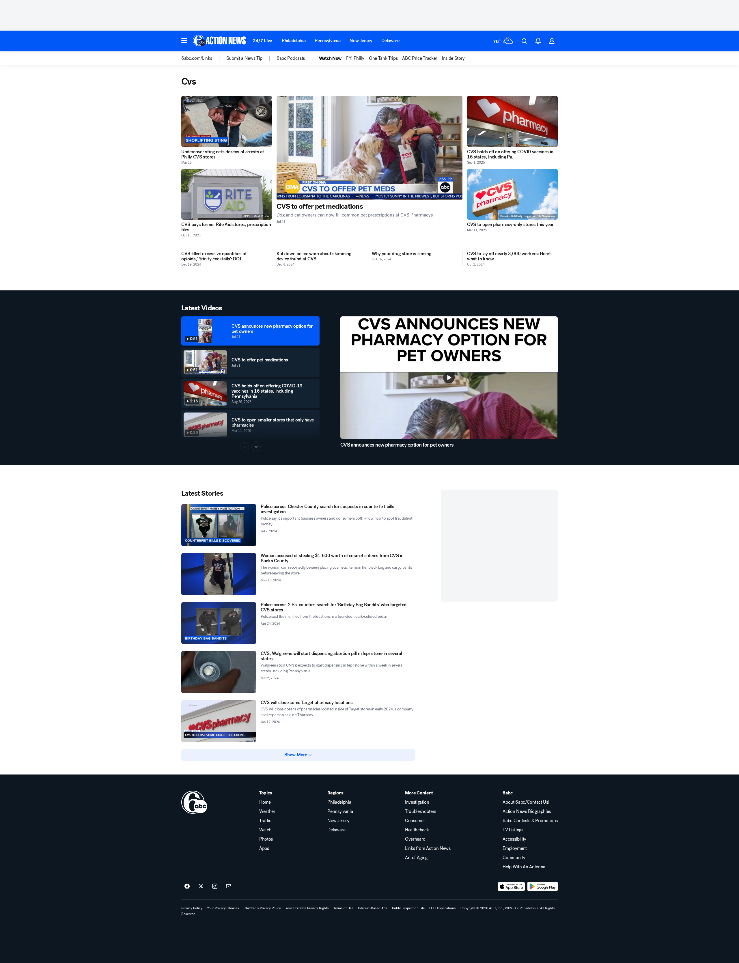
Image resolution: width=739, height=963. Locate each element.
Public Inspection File (408, 908)
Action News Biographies (527, 811)
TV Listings (513, 830)
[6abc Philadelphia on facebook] (187, 886)
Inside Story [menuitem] (453, 58)
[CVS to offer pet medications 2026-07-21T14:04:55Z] (369, 148)
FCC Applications (442, 908)
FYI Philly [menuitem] (355, 58)
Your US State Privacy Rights (307, 908)
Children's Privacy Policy (262, 908)
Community (514, 857)
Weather (267, 811)
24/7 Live (262, 41)
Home (265, 802)
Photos (266, 839)
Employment (515, 848)
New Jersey (361, 41)
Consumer (415, 820)
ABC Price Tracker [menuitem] (419, 58)
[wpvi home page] (194, 802)
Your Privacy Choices (223, 908)
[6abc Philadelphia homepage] (220, 41)
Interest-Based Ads (372, 908)
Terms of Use (343, 908)
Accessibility (514, 839)
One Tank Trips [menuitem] (383, 58)
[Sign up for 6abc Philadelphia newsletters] (228, 886)
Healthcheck (417, 830)
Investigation (417, 802)
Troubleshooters (420, 811)
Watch (265, 830)
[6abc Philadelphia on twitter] (201, 886)
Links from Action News (428, 848)
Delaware (390, 41)
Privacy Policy (191, 908)
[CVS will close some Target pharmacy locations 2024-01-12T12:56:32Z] (218, 721)
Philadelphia (293, 41)
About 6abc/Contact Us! (526, 802)
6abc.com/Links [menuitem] (196, 58)
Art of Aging (416, 857)
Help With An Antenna (524, 867)
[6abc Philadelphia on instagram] (215, 886)
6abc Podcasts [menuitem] (291, 58)
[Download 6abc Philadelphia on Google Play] (542, 886)
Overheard (415, 839)
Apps (264, 848)
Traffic (265, 820)
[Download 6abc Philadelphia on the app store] (511, 886)
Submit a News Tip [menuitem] (244, 58)
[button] (184, 40)
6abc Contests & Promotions (530, 820)
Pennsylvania (327, 41)
